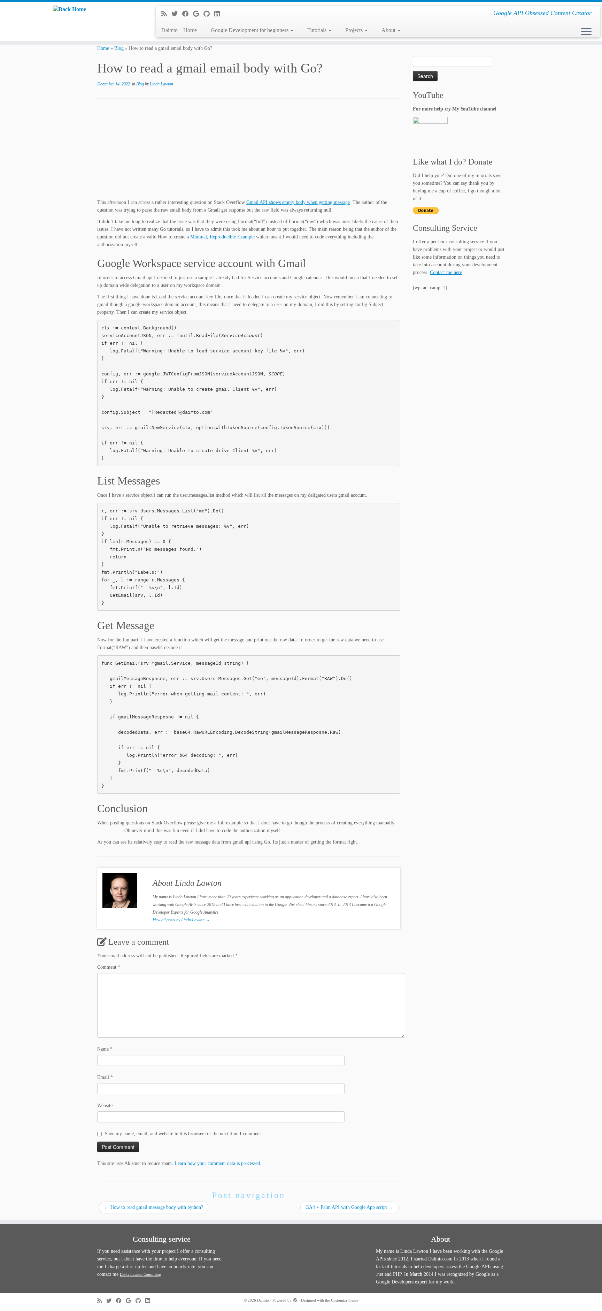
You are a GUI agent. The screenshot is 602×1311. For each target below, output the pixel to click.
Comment (108, 967)
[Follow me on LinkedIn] (219, 13)
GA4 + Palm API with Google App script (349, 1207)
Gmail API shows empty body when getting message (298, 202)
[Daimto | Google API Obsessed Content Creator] (69, 9)
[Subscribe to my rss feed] (166, 13)
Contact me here (446, 272)
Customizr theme (344, 1300)
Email (105, 1077)
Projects (354, 30)
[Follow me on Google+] (198, 13)
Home (103, 48)
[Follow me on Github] (208, 13)
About (389, 30)
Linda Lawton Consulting (140, 1274)
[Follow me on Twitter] (176, 13)
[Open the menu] (586, 32)
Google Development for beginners (250, 30)
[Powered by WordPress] (295, 1299)
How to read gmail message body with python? (153, 1207)
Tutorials (317, 30)
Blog (119, 48)
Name (105, 1049)
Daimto (263, 1300)
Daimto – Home (179, 30)
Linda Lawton (161, 84)
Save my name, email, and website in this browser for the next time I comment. (183, 1133)
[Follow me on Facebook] (187, 13)
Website (105, 1105)
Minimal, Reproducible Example (222, 236)
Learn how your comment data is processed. (218, 1163)
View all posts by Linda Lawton (181, 919)
